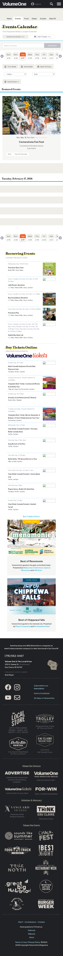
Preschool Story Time (15, 267)
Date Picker (12, 81)
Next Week (28, 66)
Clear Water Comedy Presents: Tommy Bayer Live (24, 475)
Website (31, 934)
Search (52, 45)
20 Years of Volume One (44, 698)
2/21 (51, 56)
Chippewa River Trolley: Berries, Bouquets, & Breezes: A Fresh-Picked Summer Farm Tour (24, 416)
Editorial (31, 930)
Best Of (52, 18)
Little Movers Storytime (16, 285)
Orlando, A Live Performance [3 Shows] (22, 397)
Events (18, 18)
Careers (41, 922)
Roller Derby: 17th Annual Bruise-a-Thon (22, 459)
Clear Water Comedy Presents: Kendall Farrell (22, 505)
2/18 (30, 56)
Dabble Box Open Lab (15, 335)
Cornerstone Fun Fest (31, 141)
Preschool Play (13, 313)
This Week (11, 66)
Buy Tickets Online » (31, 516)
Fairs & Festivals (21, 154)
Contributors (30, 922)
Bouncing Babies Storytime (18, 297)
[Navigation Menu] (59, 4)
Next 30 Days (46, 66)
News (9, 18)
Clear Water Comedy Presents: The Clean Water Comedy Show (22, 430)
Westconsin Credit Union (33, 568)
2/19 (37, 56)
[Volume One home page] (15, 4)
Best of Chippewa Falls (31, 619)
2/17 (23, 56)
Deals (34, 18)
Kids (9, 154)
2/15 (8, 56)
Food (26, 18)
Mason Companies (23, 626)
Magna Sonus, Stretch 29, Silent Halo (21, 489)
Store (31, 937)
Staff (20, 922)
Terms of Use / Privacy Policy (27, 942)
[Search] (51, 4)
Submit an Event (15, 36)
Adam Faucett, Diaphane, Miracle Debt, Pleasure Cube (22, 367)
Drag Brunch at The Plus (16, 444)
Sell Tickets (44, 36)
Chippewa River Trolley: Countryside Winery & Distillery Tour (24, 385)
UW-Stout (38, 570)
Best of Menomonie (31, 561)
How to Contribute (41, 693)
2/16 (16, 56)
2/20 (44, 56)
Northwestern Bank (42, 626)
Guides (43, 18)
